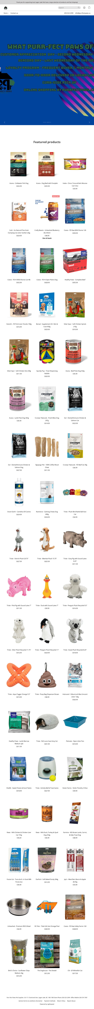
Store (6, 13)
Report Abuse (71, 1001)
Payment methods (49, 1001)
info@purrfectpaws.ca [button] (82, 13)
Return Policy (61, 1001)
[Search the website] (78, 7)
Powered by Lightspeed (47, 1004)
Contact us (14, 13)
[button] (6, 7)
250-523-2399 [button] (68, 13)
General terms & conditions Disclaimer (30, 1001)
